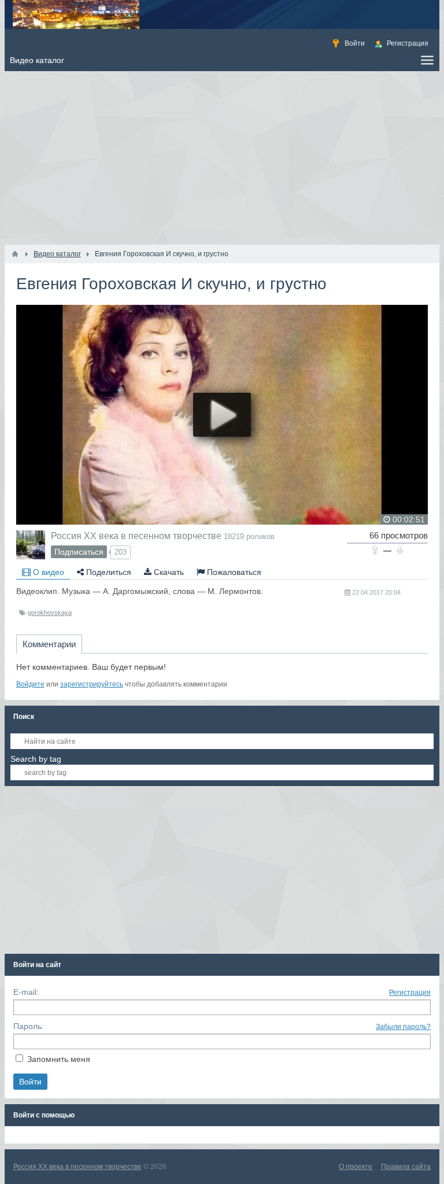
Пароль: (28, 1026)
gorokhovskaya (50, 612)
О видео (47, 572)
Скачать (167, 572)
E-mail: (26, 992)
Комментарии (49, 644)
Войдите (30, 684)
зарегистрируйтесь (91, 684)
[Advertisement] (222, 158)
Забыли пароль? (403, 1027)
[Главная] (15, 254)
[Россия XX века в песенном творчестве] (30, 544)
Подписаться (78, 551)
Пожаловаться (233, 572)
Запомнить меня (58, 1059)
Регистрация (410, 992)
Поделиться (107, 572)
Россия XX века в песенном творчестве (136, 535)
